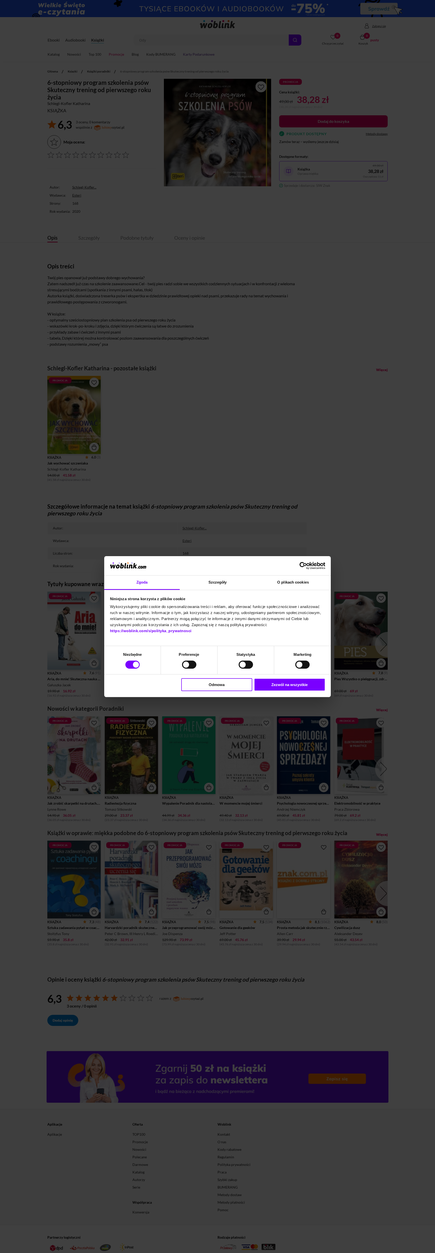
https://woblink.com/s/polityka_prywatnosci (151, 631)
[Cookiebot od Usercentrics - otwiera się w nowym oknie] (303, 565)
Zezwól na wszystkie (289, 685)
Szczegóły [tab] (217, 582)
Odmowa (217, 685)
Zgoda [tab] (142, 582)
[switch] (189, 665)
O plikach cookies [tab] (293, 582)
